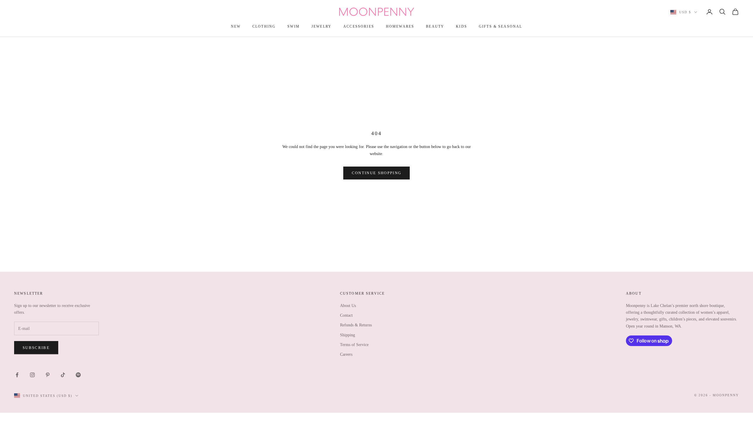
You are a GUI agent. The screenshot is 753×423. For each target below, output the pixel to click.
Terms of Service (354, 345)
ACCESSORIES (358, 26)
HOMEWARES (400, 26)
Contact (346, 315)
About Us (348, 305)
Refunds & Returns (356, 325)
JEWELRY (321, 26)
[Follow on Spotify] (78, 375)
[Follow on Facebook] (17, 375)
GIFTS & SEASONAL (500, 26)
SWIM (293, 26)
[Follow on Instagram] (32, 375)
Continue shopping (377, 173)
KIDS (461, 26)
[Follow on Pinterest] (48, 375)
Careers (346, 354)
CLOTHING (264, 26)
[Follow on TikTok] (63, 375)
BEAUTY (435, 26)
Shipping (347, 335)
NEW (236, 26)
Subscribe (36, 347)
